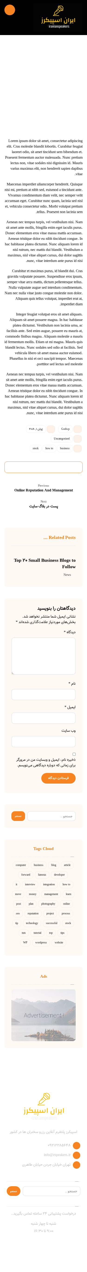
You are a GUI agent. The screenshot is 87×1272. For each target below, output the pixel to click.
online (66, 904)
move (18, 894)
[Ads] (43, 1015)
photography (48, 904)
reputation (33, 914)
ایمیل (70, 707)
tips (62, 933)
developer (59, 875)
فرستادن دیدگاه (58, 778)
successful (51, 923)
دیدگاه (70, 632)
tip (16, 923)
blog (53, 865)
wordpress (41, 943)
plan (31, 904)
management (51, 894)
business (65, 448)
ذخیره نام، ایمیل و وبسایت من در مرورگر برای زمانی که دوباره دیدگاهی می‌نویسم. (46, 762)
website (59, 943)
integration (49, 885)
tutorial (37, 933)
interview (30, 885)
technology (32, 923)
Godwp (65, 429)
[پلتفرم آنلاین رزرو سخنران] (58, 17)
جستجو (18, 816)
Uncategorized (62, 439)
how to (49, 448)
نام (72, 684)
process (66, 914)
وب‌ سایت (68, 731)
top (51, 933)
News (67, 575)
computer (21, 865)
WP (25, 943)
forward (25, 875)
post (18, 904)
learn (68, 894)
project (50, 914)
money (32, 894)
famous (42, 875)
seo (18, 914)
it (16, 885)
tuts (24, 933)
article (67, 865)
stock (36, 448)
